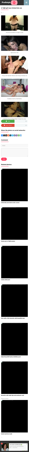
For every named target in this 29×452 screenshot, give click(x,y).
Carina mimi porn (5, 279)
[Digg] (6, 135)
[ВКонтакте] (2, 135)
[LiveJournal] (10, 135)
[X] (4, 135)
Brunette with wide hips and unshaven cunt (12, 395)
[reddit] (8, 135)
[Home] (9, 2)
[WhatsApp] (19, 135)
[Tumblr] (14, 135)
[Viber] (16, 135)
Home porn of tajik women (8, 241)
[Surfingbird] (12, 135)
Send (4, 159)
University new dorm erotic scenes (10, 202)
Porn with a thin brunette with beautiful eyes (13, 318)
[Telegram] (21, 135)
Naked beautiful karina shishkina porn (11, 356)
